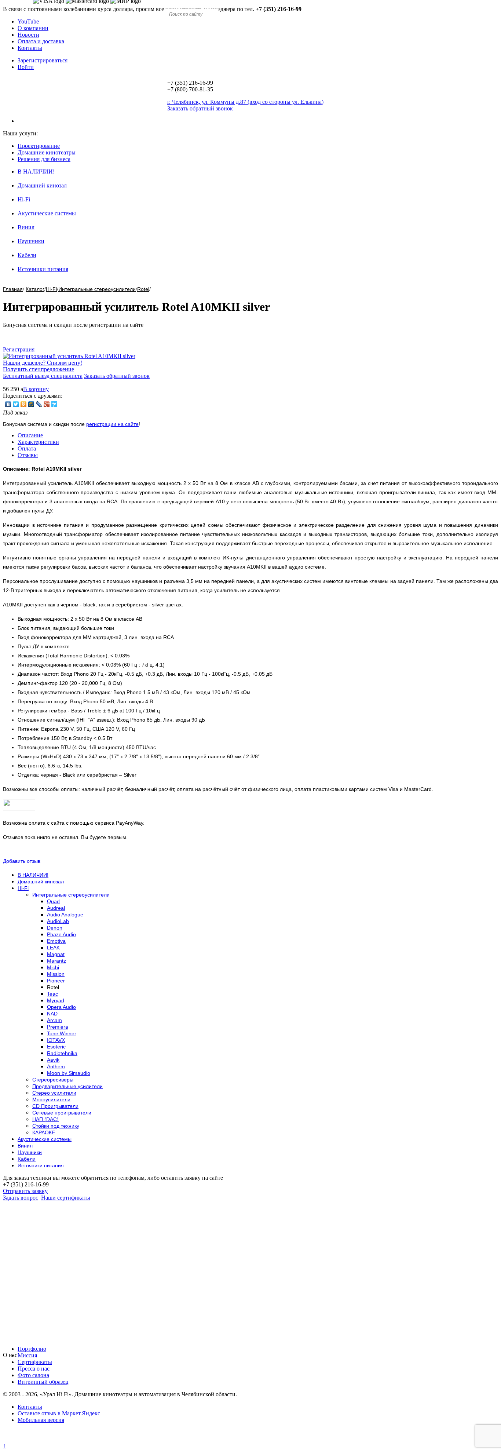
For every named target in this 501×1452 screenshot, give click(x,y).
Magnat (56, 954)
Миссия (27, 1355)
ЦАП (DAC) (45, 1119)
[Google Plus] (47, 404)
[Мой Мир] (31, 404)
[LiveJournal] (39, 404)
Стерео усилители (54, 1093)
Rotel (143, 289)
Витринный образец (43, 1382)
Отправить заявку (25, 1191)
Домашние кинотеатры (47, 152)
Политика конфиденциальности (43, 1439)
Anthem (56, 1066)
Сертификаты (35, 1362)
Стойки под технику (55, 1126)
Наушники (31, 241)
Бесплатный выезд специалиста (43, 376)
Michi (53, 967)
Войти (26, 67)
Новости (28, 35)
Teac (52, 994)
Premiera (57, 1027)
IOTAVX (56, 1040)
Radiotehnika (62, 1053)
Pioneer (56, 981)
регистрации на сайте (112, 424)
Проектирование (39, 146)
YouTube (28, 21)
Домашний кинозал (42, 185)
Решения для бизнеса (44, 159)
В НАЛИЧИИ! (36, 171)
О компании (33, 28)
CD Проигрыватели (55, 1106)
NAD (52, 1014)
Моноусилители (51, 1099)
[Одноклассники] (24, 404)
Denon (54, 928)
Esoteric (56, 1047)
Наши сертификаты (65, 1197)
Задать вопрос (20, 1197)
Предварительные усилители (67, 1086)
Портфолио (32, 1349)
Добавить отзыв (21, 861)
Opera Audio (61, 1007)
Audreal (56, 908)
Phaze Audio (61, 934)
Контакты (30, 48)
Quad (53, 901)
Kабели (27, 255)
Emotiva (56, 941)
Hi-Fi (24, 199)
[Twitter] (16, 404)
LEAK (53, 948)
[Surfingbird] (54, 404)
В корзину (36, 389)
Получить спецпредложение (38, 369)
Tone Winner (61, 1033)
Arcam (54, 1020)
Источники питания (43, 269)
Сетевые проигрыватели (61, 1113)
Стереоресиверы (52, 1080)
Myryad (55, 1000)
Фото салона (33, 1375)
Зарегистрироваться (42, 60)
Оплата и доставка (41, 41)
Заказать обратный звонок (117, 376)
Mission (56, 974)
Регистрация (18, 349)
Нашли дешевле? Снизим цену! (42, 363)
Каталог (35, 289)
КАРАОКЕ (43, 1132)
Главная (13, 289)
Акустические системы (47, 213)
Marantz (56, 961)
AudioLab (58, 921)
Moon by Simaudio (68, 1073)
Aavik (53, 1060)
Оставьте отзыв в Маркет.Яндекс (59, 1413)
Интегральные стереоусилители (97, 289)
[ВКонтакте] (8, 404)
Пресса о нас (34, 1368)
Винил (26, 227)
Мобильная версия (41, 1420)
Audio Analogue (65, 914)
